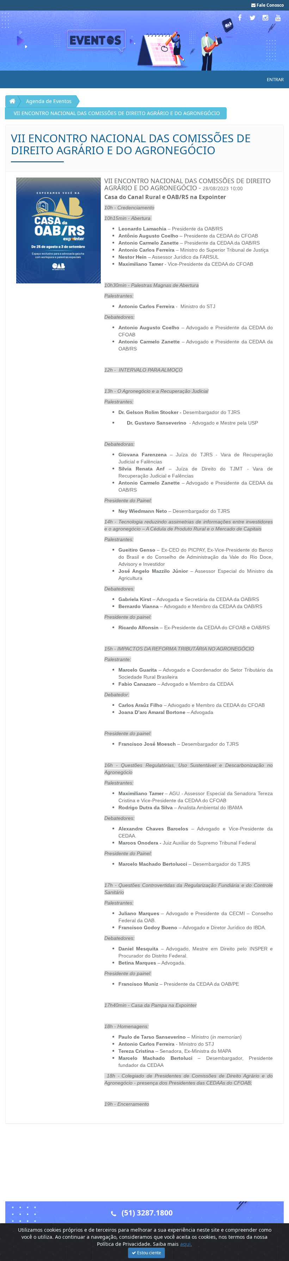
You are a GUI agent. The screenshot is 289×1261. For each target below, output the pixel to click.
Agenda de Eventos (49, 101)
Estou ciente (148, 1253)
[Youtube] (278, 17)
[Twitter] (253, 17)
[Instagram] (266, 17)
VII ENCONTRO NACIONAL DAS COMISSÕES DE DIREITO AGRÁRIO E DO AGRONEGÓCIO (117, 113)
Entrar (275, 79)
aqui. (186, 1244)
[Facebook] (240, 17)
